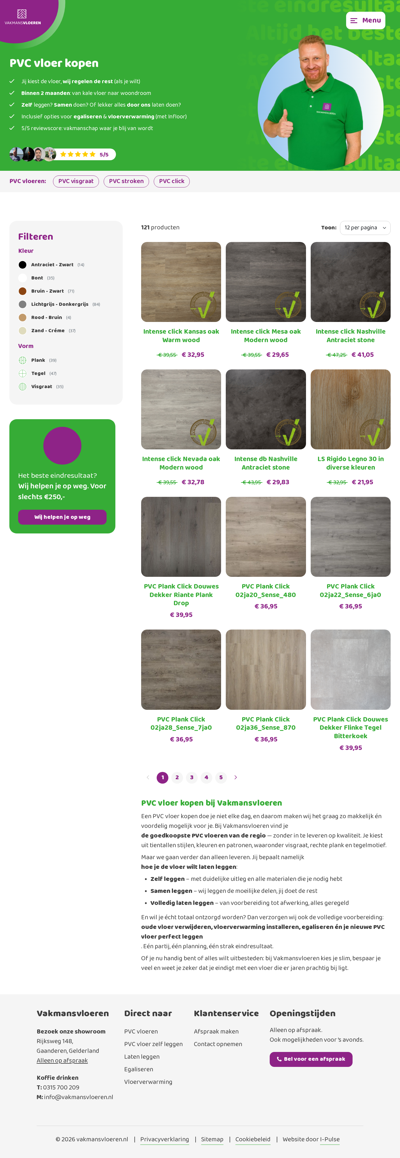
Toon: (328, 228)
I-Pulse (330, 1140)
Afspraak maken (216, 1032)
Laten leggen (142, 1057)
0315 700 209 (61, 1088)
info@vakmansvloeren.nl (78, 1097)
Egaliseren (138, 1069)
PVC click (171, 181)
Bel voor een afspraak (314, 1059)
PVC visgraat (76, 181)
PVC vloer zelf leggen (153, 1044)
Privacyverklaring (164, 1140)
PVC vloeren (141, 1032)
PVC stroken (126, 181)
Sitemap (212, 1140)
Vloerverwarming (148, 1082)
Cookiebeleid (253, 1140)
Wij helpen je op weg (62, 517)
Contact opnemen (218, 1044)
